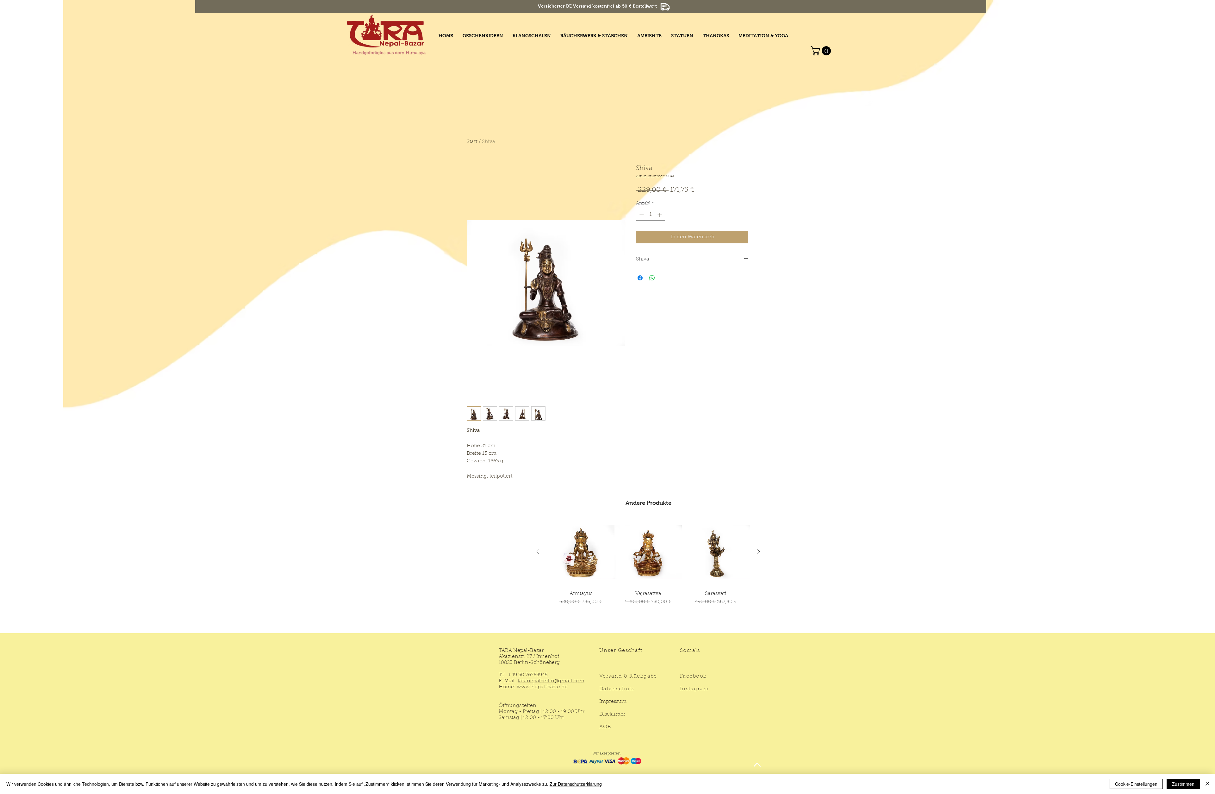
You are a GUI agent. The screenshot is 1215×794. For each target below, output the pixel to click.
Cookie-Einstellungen (1136, 784)
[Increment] (660, 214)
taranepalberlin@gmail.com (551, 681)
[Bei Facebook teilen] (640, 278)
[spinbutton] (650, 214)
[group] (648, 573)
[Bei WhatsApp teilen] (652, 278)
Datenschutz (616, 688)
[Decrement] (641, 214)
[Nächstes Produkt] (759, 551)
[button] (822, 50)
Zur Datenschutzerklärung (576, 784)
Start (472, 141)
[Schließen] (1207, 784)
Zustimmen (1183, 784)
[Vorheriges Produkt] (538, 551)
